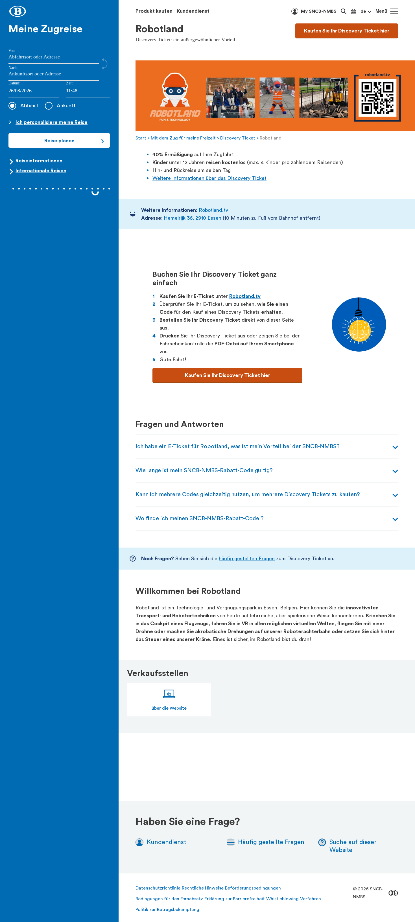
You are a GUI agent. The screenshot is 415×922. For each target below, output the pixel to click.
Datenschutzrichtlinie (158, 888)
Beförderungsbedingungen (253, 888)
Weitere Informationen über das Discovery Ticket (209, 178)
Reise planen (59, 140)
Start (141, 138)
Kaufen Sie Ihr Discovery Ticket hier (346, 30)
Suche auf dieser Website (353, 846)
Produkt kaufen (154, 11)
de (363, 11)
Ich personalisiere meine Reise (52, 122)
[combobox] (88, 91)
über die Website (169, 708)
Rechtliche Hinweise (203, 888)
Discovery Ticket (237, 138)
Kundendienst (193, 11)
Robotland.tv (213, 210)
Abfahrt (29, 105)
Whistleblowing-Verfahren (293, 899)
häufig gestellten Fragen (247, 558)
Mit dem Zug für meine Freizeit (183, 138)
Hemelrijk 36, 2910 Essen (192, 218)
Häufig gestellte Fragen (271, 842)
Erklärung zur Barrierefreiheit (234, 899)
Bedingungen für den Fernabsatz (169, 899)
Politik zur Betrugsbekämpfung (167, 909)
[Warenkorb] (353, 11)
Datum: (14, 83)
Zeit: (70, 83)
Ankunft (66, 105)
